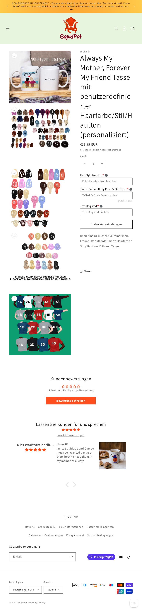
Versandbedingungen (100, 535)
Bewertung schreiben (70, 401)
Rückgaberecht (75, 535)
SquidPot (21, 602)
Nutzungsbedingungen (100, 526)
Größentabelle (47, 526)
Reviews (30, 526)
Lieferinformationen (71, 526)
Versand (84, 149)
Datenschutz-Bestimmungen (46, 535)
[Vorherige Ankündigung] (7, 6)
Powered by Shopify (35, 602)
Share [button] (87, 271)
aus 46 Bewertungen (70, 435)
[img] (70, 430)
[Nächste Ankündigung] (135, 6)
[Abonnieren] (71, 556)
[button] (8, 28)
